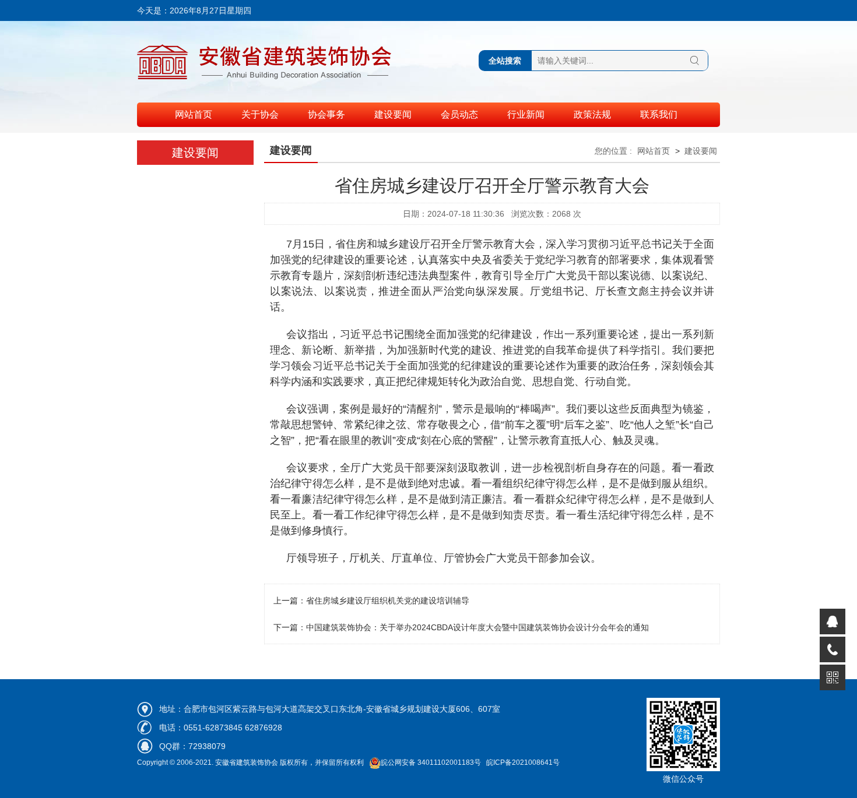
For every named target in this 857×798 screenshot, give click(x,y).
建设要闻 (393, 114)
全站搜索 (505, 60)
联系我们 (658, 114)
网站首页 (193, 114)
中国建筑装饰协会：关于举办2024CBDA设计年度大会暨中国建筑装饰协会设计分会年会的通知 (477, 627)
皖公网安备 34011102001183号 (431, 762)
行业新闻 (526, 114)
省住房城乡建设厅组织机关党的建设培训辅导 (387, 600)
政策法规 (592, 114)
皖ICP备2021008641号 (523, 762)
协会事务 (326, 114)
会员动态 (459, 114)
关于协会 (260, 114)
